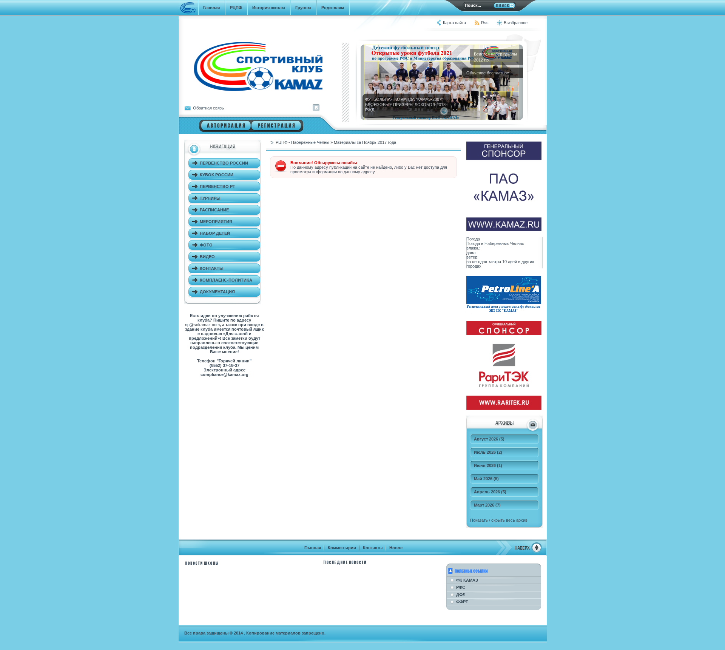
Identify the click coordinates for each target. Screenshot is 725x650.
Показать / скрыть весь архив (499, 520)
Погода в (495, 243)
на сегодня (476, 261)
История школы (268, 7)
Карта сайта (454, 22)
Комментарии (342, 547)
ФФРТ (462, 601)
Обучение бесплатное (487, 73)
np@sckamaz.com (202, 324)
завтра (494, 261)
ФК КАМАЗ (467, 580)
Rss (485, 22)
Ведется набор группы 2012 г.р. (495, 57)
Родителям (332, 7)
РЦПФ (236, 7)
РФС (460, 587)
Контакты (373, 547)
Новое (396, 547)
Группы (303, 7)
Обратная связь (208, 108)
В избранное (516, 22)
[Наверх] (519, 551)
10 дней (509, 261)
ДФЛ (461, 594)
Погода (473, 239)
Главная (211, 7)
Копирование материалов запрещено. (285, 633)
